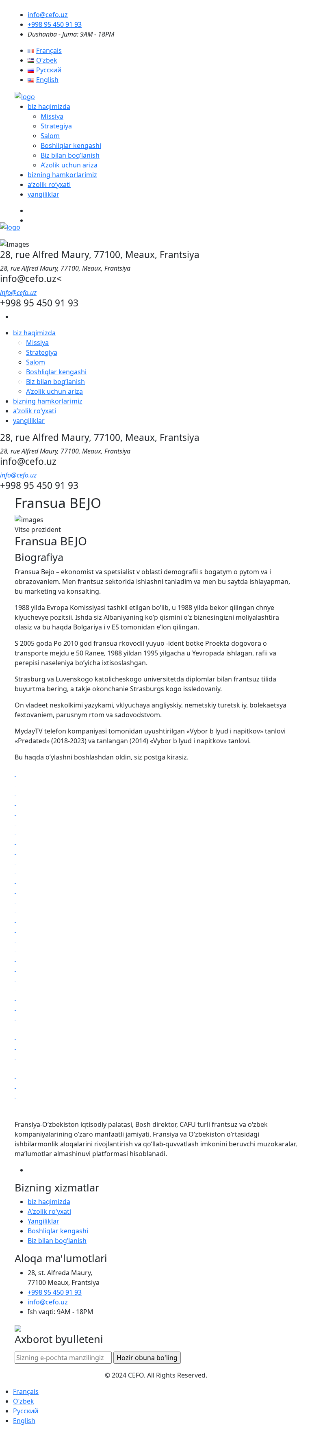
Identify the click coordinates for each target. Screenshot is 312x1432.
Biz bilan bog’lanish (70, 155)
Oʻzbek (23, 1401)
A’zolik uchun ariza (69, 165)
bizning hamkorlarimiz (62, 174)
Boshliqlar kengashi (71, 145)
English (24, 1420)
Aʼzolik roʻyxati (49, 1211)
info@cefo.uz (48, 14)
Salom (50, 135)
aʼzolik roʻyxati (49, 184)
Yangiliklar (43, 1221)
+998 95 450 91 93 (55, 24)
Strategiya (56, 126)
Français (26, 1391)
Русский (25, 1410)
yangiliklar (43, 194)
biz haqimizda (49, 106)
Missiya (52, 116)
